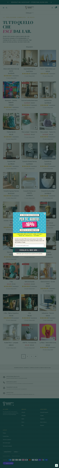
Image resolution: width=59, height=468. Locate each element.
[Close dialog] (44, 213)
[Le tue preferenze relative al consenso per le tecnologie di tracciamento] (56, 465)
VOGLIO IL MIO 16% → (29, 250)
